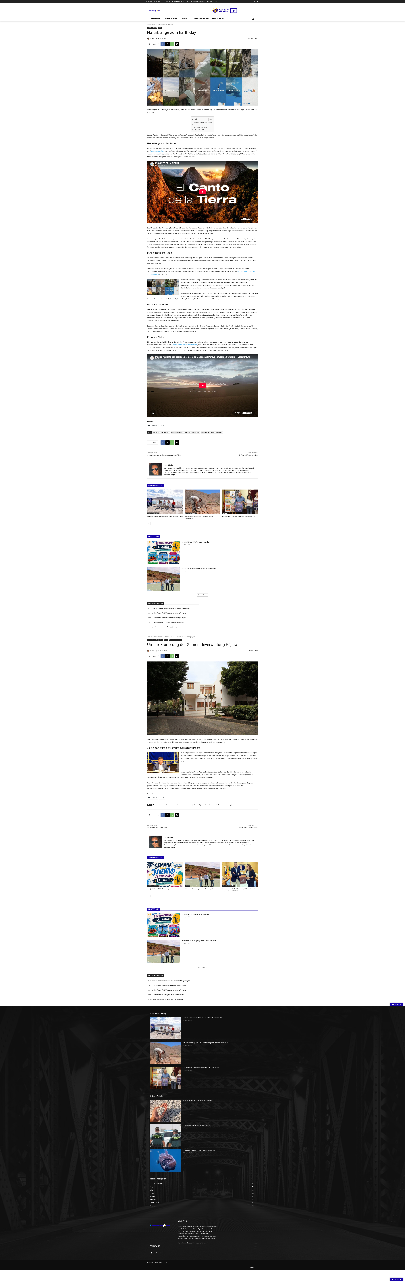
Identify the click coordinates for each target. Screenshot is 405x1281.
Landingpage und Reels (201, 125)
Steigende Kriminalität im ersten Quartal (196, 1125)
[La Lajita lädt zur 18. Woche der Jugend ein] (163, 552)
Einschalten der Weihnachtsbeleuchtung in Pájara (174, 608)
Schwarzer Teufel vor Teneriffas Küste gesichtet (199, 1150)
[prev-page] (148, 523)
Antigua (225, 513)
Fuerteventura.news (177, 432)
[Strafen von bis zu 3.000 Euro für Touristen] (165, 1111)
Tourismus (219, 432)
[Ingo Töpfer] (148, 39)
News (212, 432)
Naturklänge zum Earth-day (203, 122)
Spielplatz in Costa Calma (175, 627)
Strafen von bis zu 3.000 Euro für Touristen (197, 1100)
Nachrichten (195, 432)
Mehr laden (201, 595)
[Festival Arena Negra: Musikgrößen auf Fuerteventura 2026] (165, 502)
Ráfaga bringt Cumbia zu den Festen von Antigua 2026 (238, 516)
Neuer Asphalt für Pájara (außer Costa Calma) (169, 622)
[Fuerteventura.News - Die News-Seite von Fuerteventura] (154, 10)
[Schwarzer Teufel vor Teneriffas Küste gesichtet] (165, 1160)
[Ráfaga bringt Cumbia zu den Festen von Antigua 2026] (240, 502)
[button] (252, 18)
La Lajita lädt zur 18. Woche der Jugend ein (196, 542)
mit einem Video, (157, 151)
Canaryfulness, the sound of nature (184, 345)
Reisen (153, 25)
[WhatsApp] (172, 44)
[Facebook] (252, 1)
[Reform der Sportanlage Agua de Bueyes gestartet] (163, 579)
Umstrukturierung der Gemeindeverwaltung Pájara (164, 455)
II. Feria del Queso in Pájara (248, 455)
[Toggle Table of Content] (209, 119)
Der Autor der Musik (200, 127)
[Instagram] (254, 1)
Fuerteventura (165, 432)
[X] (257, 1)
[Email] (177, 44)
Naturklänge (205, 432)
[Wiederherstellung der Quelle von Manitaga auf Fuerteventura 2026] (202, 502)
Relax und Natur (199, 130)
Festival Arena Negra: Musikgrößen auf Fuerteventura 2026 (165, 516)
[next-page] (152, 523)
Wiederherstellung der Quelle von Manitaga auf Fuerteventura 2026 (205, 1043)
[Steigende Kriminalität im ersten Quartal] (165, 1135)
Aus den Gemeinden (153, 513)
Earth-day (156, 432)
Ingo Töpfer (155, 38)
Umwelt (155, 27)
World (160, 27)
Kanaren (187, 432)
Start (148, 25)
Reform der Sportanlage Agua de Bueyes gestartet (199, 568)
